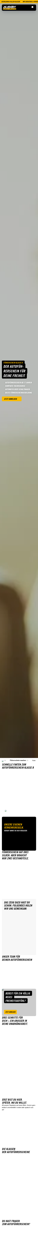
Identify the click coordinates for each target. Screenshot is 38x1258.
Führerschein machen (18, 760)
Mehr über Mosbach (11, 1146)
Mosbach (7, 1139)
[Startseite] (3, 760)
